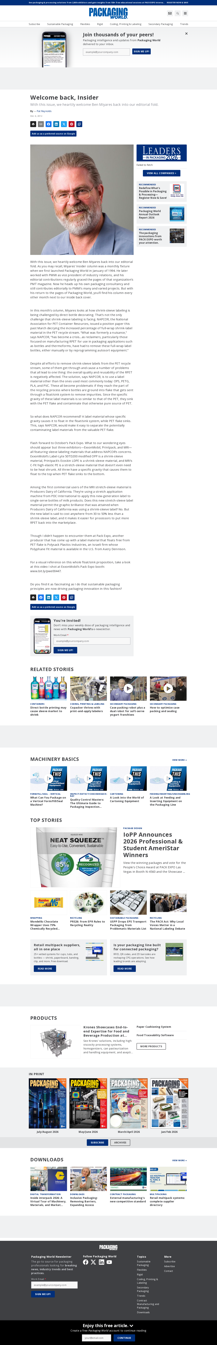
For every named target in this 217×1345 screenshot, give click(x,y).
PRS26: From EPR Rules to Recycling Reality (87, 923)
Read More (45, 968)
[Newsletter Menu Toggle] (170, 13)
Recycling (76, 917)
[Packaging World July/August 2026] (47, 1103)
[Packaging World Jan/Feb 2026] (169, 1103)
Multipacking (158, 1194)
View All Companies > (161, 173)
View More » (179, 760)
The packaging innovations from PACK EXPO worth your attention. (150, 237)
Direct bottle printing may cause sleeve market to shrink (48, 711)
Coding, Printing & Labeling (87, 703)
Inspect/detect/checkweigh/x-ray (88, 794)
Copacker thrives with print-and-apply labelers (86, 709)
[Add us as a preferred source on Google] (79, 124)
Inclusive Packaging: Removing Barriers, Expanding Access (84, 1201)
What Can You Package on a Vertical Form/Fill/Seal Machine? (48, 801)
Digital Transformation (45, 1194)
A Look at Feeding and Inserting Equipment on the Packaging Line (166, 801)
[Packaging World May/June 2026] (88, 1103)
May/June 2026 (88, 1132)
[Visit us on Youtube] (109, 1262)
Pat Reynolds (44, 111)
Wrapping (36, 917)
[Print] (33, 124)
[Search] (178, 13)
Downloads (77, 1194)
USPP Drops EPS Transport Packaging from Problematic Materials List (128, 925)
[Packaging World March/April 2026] (129, 1103)
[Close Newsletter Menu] (186, 33)
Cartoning (116, 793)
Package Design (132, 828)
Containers (37, 703)
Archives (120, 1142)
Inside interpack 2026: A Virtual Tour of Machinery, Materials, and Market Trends (48, 1201)
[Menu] (185, 13)
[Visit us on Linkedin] (101, 1262)
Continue (124, 1338)
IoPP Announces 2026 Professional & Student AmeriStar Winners (153, 844)
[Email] (41, 124)
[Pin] (72, 124)
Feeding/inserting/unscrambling (170, 793)
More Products (151, 1046)
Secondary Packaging (123, 703)
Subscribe (97, 1142)
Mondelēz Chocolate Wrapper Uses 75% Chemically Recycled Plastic (44, 925)
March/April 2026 (129, 1132)
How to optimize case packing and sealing (165, 709)
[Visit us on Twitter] (94, 1262)
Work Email (61, 635)
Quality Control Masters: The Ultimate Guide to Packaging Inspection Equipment (87, 803)
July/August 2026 (48, 1132)
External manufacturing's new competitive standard (128, 1199)
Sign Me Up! (141, 51)
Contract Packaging (123, 1194)
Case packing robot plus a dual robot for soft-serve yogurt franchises (127, 711)
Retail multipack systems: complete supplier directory (167, 1201)
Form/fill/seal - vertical (45, 793)
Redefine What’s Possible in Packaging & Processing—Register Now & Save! (153, 192)
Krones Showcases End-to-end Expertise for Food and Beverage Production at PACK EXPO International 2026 (106, 1031)
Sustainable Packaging (124, 917)
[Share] (49, 124)
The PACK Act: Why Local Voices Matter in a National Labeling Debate (167, 925)
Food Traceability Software (155, 1035)
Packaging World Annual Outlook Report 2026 (150, 214)
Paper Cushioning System (154, 1026)
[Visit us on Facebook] (85, 1262)
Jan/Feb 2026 (169, 1132)
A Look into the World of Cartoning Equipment (127, 799)
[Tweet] (64, 124)
